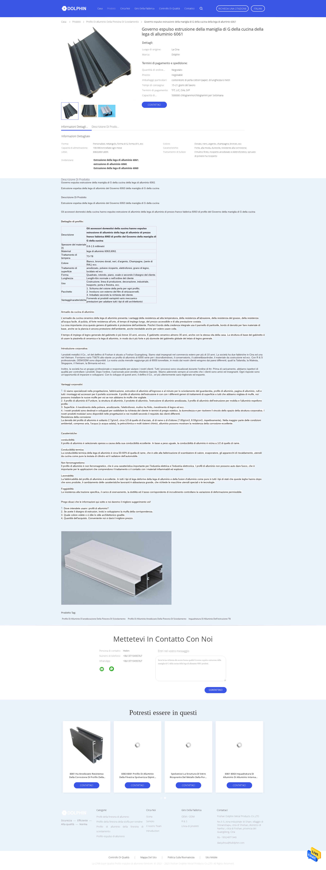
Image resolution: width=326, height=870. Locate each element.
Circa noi (125, 8)
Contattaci (154, 104)
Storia (149, 816)
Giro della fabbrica (144, 8)
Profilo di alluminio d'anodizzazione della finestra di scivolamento (93, 618)
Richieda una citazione (232, 8)
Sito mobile (212, 857)
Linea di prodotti (190, 826)
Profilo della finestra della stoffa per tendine (119, 821)
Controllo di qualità (169, 8)
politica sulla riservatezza (181, 857)
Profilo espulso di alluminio (110, 836)
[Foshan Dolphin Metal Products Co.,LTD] (103, 669)
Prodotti (111, 8)
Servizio (150, 821)
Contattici (189, 8)
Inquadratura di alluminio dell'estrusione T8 (210, 618)
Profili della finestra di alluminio (112, 816)
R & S (184, 821)
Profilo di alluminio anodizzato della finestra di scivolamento (157, 618)
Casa (100, 8)
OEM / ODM (188, 816)
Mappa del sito (148, 857)
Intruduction (152, 830)
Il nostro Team (153, 826)
